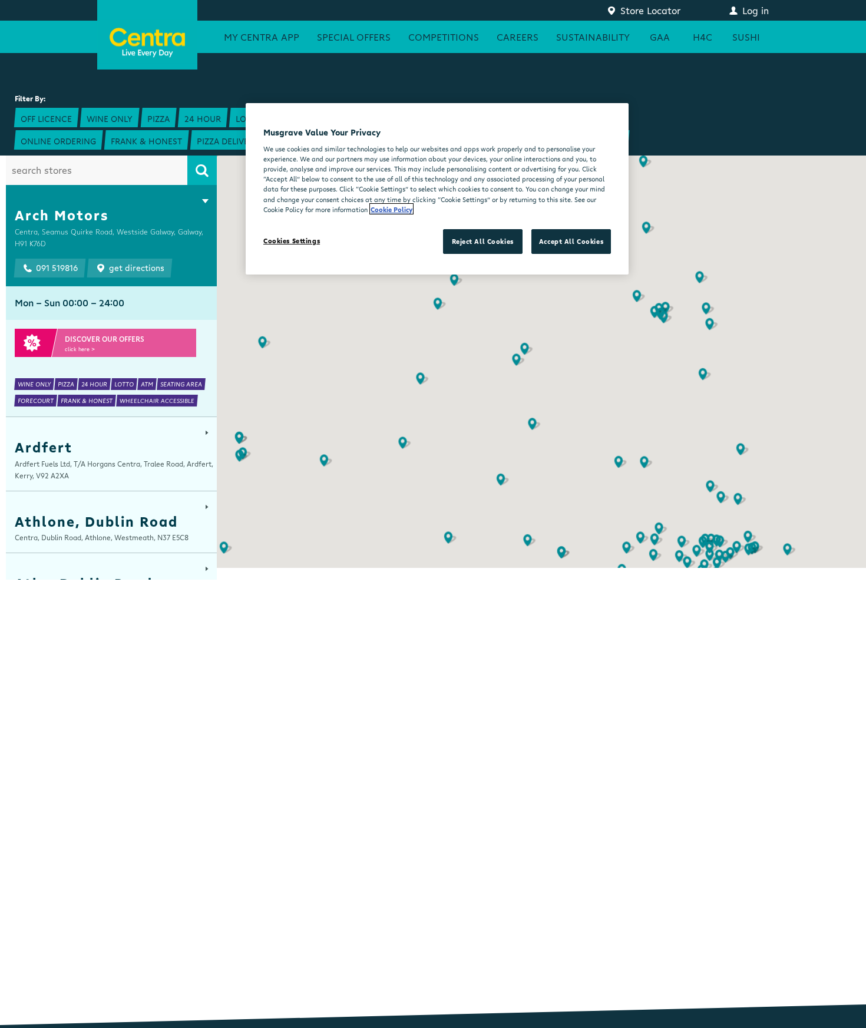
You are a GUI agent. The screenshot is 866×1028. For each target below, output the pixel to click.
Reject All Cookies (483, 241)
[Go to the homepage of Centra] (147, 35)
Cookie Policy (391, 208)
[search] (202, 170)
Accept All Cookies (571, 241)
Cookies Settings (291, 240)
